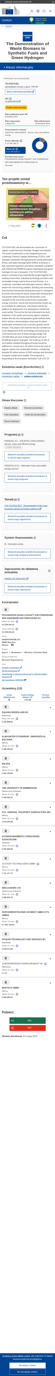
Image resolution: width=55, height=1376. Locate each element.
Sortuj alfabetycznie (9, 696)
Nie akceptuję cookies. (27, 1372)
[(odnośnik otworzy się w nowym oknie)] (11, 10)
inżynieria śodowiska (37, 373)
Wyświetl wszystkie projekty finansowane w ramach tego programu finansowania (27, 553)
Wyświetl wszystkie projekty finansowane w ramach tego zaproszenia (27, 588)
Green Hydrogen (11, 421)
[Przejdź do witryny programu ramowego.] (27, 36)
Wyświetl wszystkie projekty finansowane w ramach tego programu (26, 456)
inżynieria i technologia (12, 373)
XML (30, 1020)
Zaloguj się (32, 11)
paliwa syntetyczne (33, 376)
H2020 (9, 26)
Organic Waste (11, 408)
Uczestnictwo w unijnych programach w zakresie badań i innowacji (24, 675)
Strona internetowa (14, 671)
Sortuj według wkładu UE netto (27, 697)
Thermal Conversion (33, 408)
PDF (30, 1028)
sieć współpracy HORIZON (17, 680)
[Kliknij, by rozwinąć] (50, 707)
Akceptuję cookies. (27, 1365)
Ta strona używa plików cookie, (16, 1356)
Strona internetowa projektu (19, 92)
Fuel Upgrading (11, 414)
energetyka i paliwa (11, 376)
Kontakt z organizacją (15, 667)
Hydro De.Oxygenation (35, 414)
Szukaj (44, 11)
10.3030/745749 (11, 101)
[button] (38, 11)
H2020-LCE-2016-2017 (15, 579)
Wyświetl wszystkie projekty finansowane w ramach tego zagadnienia (27, 517)
